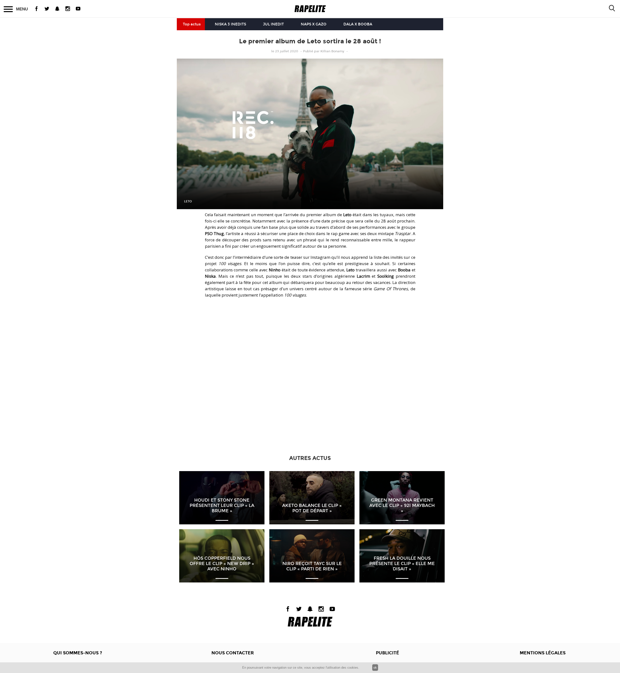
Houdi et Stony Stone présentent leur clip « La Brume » (222, 505)
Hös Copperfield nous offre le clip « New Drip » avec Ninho (222, 564)
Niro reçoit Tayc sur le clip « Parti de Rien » (312, 566)
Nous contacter (232, 653)
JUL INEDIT (273, 24)
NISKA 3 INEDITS (230, 24)
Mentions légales (543, 653)
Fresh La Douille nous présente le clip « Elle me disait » (402, 564)
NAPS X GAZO (313, 24)
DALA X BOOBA (357, 24)
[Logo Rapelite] (310, 8)
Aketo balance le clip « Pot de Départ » (312, 508)
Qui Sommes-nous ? (77, 653)
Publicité (387, 653)
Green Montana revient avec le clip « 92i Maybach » (402, 505)
